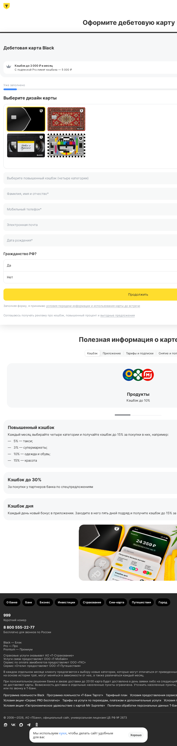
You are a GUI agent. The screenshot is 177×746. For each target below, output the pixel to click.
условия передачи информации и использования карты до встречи (93, 306)
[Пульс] (5, 725)
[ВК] (13, 725)
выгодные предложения (117, 315)
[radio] (26, 119)
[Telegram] (29, 725)
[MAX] (21, 725)
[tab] (92, 353)
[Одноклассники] (37, 725)
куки (62, 733)
